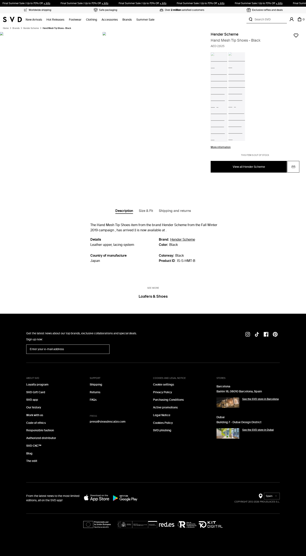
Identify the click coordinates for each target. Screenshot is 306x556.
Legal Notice (161, 415)
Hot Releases (55, 19)
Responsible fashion (40, 430)
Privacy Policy (162, 392)
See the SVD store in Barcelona (260, 399)
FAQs (93, 400)
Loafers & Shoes (153, 296)
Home (6, 28)
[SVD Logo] (12, 19)
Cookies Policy (163, 423)
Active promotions (165, 407)
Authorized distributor (41, 438)
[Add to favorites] (296, 35)
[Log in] (292, 19)
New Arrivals (34, 19)
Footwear (75, 19)
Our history (33, 407)
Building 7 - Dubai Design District (238, 422)
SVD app (32, 400)
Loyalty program (37, 384)
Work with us (34, 415)
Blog (29, 453)
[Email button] (293, 167)
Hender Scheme (31, 28)
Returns (95, 392)
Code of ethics (36, 423)
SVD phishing (162, 430)
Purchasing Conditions (168, 400)
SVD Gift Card (35, 392)
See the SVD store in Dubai (258, 429)
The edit (31, 461)
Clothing (91, 19)
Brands (127, 19)
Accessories (110, 19)
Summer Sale (145, 19)
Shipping (96, 384)
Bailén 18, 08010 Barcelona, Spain (239, 391)
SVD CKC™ (33, 446)
